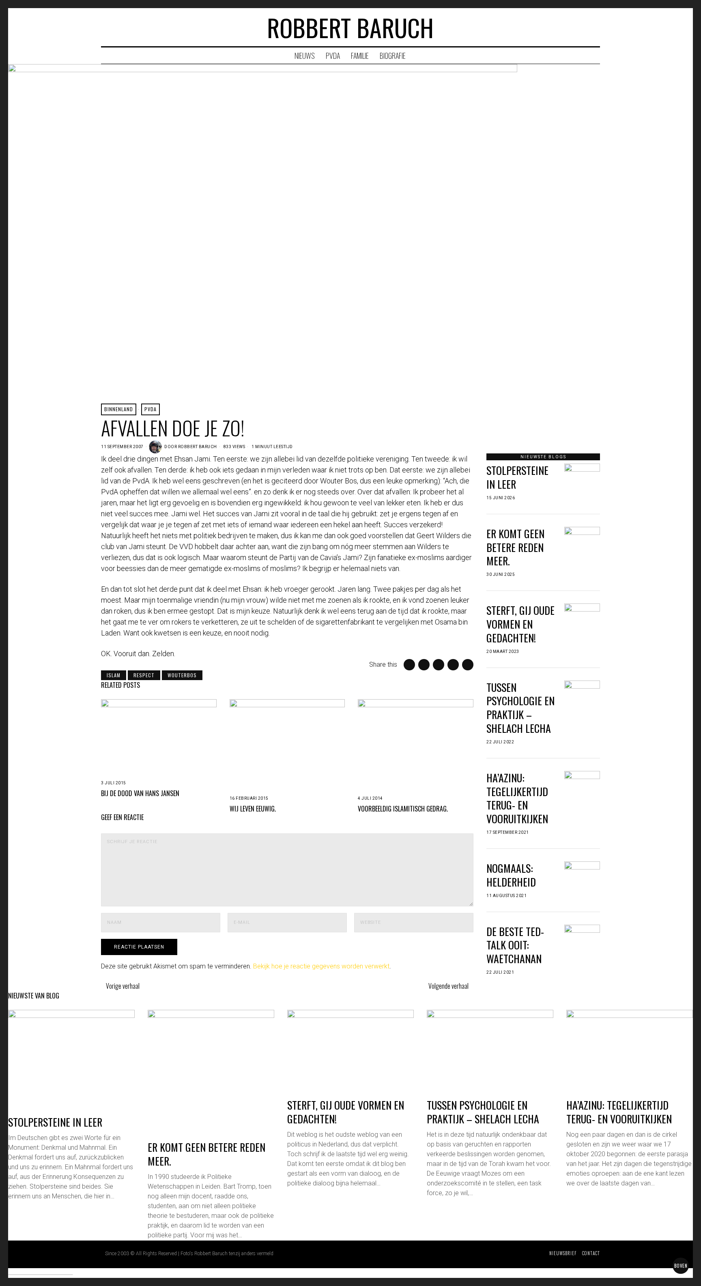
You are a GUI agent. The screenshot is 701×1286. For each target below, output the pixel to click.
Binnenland (118, 409)
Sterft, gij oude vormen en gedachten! (520, 623)
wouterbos (182, 675)
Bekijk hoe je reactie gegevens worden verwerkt (321, 966)
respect (144, 675)
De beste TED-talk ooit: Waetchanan (515, 945)
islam (113, 675)
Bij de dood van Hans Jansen (140, 793)
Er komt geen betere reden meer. (515, 547)
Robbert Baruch (197, 446)
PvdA (150, 409)
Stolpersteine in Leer (517, 477)
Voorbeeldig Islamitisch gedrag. (403, 809)
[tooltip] (562, 27)
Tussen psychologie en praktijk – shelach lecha (520, 708)
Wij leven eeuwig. (253, 809)
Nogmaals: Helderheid (511, 875)
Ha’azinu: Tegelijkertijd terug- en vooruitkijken (517, 798)
